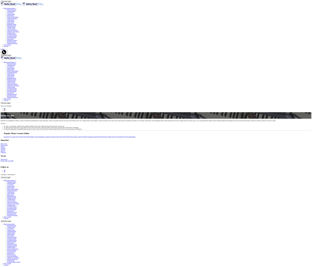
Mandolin (41, 137)
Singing (65, 137)
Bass (72, 137)
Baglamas (31, 137)
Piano (60, 137)
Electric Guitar (77, 137)
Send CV (3, 151)
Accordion (47, 137)
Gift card (3, 149)
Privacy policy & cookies (7, 161)
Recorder (98, 137)
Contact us (3, 152)
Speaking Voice (122, 137)
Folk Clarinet (19, 137)
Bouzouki (6, 137)
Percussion (52, 137)
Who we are (4, 143)
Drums (68, 137)
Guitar (57, 137)
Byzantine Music (131, 137)
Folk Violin (26, 137)
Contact (3, 49)
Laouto (14, 137)
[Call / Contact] (4, 52)
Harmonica (104, 137)
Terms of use (4, 159)
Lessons (3, 146)
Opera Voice (115, 137)
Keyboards (84, 137)
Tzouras (37, 137)
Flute (94, 137)
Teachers (3, 148)
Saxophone (90, 137)
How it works (4, 145)
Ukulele (109, 137)
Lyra (10, 137)
